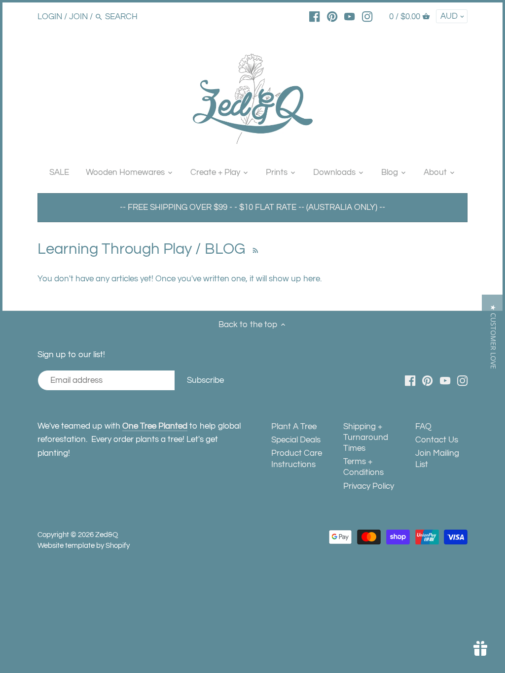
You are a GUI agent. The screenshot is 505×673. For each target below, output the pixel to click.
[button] (493, 337)
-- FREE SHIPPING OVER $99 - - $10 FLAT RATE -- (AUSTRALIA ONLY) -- (252, 207)
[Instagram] (367, 16)
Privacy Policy (368, 486)
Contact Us (436, 440)
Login (49, 16)
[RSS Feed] (254, 249)
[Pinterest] (332, 16)
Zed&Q (106, 534)
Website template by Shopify (83, 545)
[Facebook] (314, 16)
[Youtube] (349, 16)
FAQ (423, 426)
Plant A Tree (294, 426)
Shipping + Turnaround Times (365, 437)
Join (78, 16)
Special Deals (296, 440)
